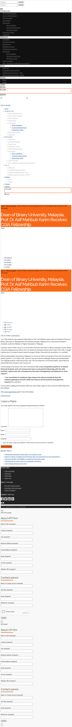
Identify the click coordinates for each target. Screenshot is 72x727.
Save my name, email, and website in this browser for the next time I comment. (28, 442)
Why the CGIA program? (15, 116)
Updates (7, 177)
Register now (12, 144)
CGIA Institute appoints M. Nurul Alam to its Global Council (22, 454)
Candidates (11, 139)
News (10, 179)
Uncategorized (5, 395)
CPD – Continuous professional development (21, 163)
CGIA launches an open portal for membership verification (22, 461)
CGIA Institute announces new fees (15, 463)
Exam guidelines (17, 125)
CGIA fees (7, 473)
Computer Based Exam (19, 127)
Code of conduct (13, 160)
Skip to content (6, 105)
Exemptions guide (17, 130)
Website (3, 439)
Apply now (11, 167)
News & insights (11, 206)
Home (6, 109)
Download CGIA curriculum (12, 488)
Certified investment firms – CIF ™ (18, 172)
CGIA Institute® (9, 471)
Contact (7, 186)
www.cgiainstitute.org (11, 392)
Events (10, 182)
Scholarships (12, 120)
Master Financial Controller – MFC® (18, 175)
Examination (12, 123)
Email (3, 434)
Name (3, 430)
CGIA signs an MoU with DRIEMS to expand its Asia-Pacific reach (24, 459)
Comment (4, 426)
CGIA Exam (7, 476)
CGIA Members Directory (15, 149)
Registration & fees (14, 132)
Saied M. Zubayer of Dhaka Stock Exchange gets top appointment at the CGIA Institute (32, 456)
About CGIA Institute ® (15, 113)
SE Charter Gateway (14, 142)
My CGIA (8, 189)
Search (7, 194)
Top (2, 510)
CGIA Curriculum (13, 118)
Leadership (11, 135)
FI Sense (7, 184)
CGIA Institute (15, 335)
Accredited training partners (16, 170)
